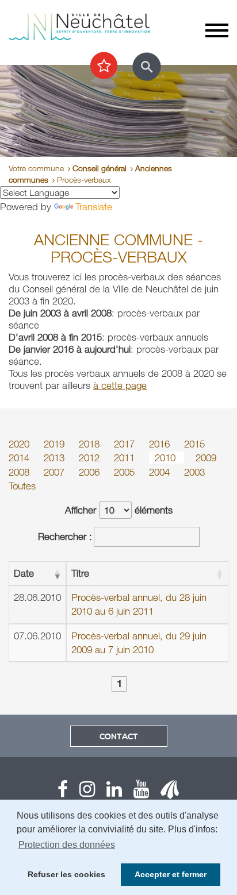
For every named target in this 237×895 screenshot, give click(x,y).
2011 (125, 458)
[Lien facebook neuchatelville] (63, 792)
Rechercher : (65, 536)
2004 (161, 472)
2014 (20, 458)
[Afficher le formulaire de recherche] (146, 66)
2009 (206, 458)
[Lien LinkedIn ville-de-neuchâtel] (108, 792)
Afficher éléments (119, 510)
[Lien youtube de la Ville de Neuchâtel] (135, 792)
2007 (55, 472)
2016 (161, 444)
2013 (55, 458)
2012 (90, 458)
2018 (90, 444)
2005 (125, 472)
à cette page (120, 385)
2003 (194, 472)
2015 (194, 444)
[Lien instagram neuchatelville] (81, 792)
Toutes (22, 486)
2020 (20, 444)
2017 (125, 444)
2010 (166, 458)
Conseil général (99, 168)
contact (119, 737)
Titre (80, 573)
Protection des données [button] (66, 845)
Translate (93, 206)
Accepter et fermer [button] (171, 874)
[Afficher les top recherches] (104, 66)
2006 (90, 472)
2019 (55, 444)
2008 (20, 472)
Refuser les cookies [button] (66, 874)
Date (24, 573)
